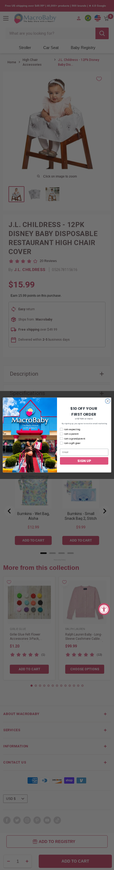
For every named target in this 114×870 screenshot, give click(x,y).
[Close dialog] (107, 401)
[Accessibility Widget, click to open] (104, 609)
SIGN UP (84, 460)
